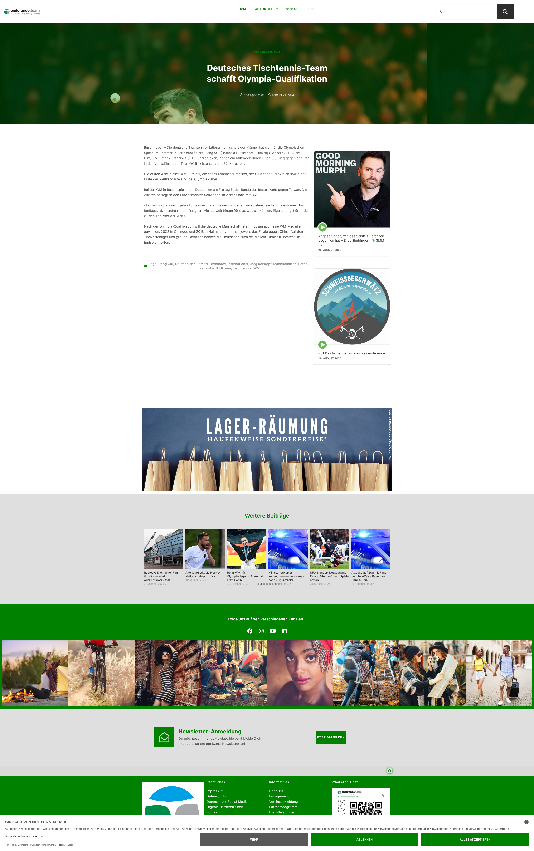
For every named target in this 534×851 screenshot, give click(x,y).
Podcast (292, 9)
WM (256, 268)
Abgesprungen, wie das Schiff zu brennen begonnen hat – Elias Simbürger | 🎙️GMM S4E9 (351, 240)
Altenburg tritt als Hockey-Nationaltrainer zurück (203, 574)
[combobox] (466, 11)
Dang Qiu (165, 264)
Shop (310, 9)
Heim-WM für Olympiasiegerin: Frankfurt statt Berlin (245, 576)
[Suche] (505, 11)
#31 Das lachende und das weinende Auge (351, 353)
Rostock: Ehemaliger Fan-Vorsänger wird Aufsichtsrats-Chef (161, 576)
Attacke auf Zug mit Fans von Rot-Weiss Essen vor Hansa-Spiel (368, 576)
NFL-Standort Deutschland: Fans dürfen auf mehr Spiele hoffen (329, 576)
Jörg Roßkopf (260, 264)
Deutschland (185, 264)
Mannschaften (284, 264)
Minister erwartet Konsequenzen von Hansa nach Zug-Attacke (286, 576)
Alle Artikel (264, 9)
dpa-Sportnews (267, 52)
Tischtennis (242, 268)
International (238, 264)
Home (243, 9)
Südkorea (223, 268)
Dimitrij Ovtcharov (211, 264)
